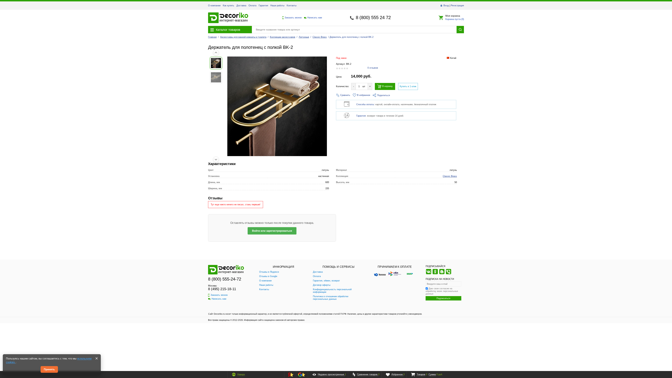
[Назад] (216, 52)
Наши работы (277, 5)
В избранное (363, 95)
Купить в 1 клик (408, 86)
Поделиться (383, 95)
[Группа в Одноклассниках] (435, 273)
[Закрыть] (96, 358)
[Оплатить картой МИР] (410, 274)
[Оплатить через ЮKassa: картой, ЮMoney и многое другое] (380, 274)
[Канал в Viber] (448, 273)
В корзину (387, 86)
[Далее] (216, 159)
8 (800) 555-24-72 (224, 279)
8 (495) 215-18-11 (222, 289)
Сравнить (345, 95)
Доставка (241, 5)
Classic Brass (450, 176)
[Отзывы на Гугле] (301, 374)
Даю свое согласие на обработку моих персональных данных (442, 291)
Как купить (228, 5)
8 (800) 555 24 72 (373, 17)
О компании (214, 5)
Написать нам (314, 17)
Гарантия (263, 5)
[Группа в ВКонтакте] (429, 273)
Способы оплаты (365, 104)
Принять (49, 369)
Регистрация (457, 5)
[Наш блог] (442, 273)
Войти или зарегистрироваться (272, 230)
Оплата (252, 5)
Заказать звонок (292, 17)
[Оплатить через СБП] (395, 274)
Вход (446, 5)
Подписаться (443, 298)
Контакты (291, 5)
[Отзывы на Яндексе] (289, 374)
